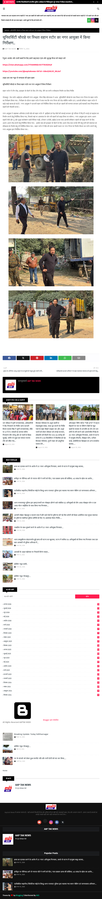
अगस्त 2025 (51, 650)
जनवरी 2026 (51, 629)
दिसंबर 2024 (51, 683)
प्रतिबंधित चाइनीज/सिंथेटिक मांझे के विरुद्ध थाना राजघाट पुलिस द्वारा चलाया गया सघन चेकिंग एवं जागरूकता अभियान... (55, 490)
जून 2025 (51, 658)
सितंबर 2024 (51, 695)
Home (5, 771)
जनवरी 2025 (51, 678)
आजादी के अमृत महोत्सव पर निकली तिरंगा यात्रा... (31, 552)
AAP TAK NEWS (10, 49)
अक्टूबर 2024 (51, 691)
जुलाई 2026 (51, 608)
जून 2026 (51, 612)
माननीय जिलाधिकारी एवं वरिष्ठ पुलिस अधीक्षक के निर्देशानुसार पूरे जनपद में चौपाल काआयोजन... (44, 2)
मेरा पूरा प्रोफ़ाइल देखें (20, 788)
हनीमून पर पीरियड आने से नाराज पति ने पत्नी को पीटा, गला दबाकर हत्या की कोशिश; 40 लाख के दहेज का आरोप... (53, 478)
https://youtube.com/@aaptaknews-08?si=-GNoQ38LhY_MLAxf (32, 71)
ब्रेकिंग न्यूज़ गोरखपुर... (22, 576)
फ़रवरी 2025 (51, 674)
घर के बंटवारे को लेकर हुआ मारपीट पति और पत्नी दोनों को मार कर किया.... (40, 758)
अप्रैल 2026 (51, 621)
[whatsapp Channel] (89, 20)
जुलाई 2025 (51, 654)
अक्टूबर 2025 (51, 641)
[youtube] (39, 822)
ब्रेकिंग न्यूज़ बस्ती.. (21, 564)
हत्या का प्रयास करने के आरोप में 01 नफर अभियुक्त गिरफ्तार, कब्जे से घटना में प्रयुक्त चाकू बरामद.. (49, 466)
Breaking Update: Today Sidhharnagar (31, 734)
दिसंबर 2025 (51, 633)
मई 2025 (51, 662)
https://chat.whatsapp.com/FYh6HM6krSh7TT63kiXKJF (27, 65)
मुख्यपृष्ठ (7, 30)
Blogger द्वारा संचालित (50, 720)
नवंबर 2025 (51, 637)
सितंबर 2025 (51, 645)
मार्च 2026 (51, 625)
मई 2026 (51, 617)
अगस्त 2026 (51, 604)
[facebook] (57, 822)
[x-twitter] (97, 20)
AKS (37, 895)
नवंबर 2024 (51, 687)
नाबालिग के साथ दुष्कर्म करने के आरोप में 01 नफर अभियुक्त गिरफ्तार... (38, 527)
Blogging (19, 895)
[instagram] (93, 20)
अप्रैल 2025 (51, 666)
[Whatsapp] (45, 821)
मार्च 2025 (51, 670)
